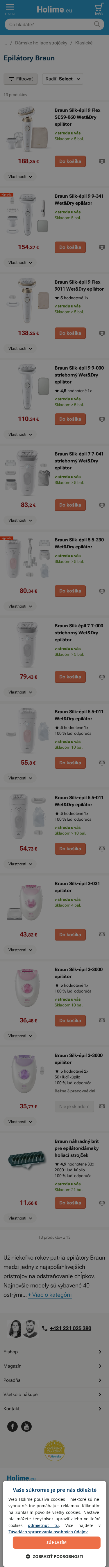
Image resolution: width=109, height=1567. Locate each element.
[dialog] (54, 1524)
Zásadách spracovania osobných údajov (48, 1531)
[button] (54, 1556)
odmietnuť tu (43, 1525)
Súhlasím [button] (57, 1542)
